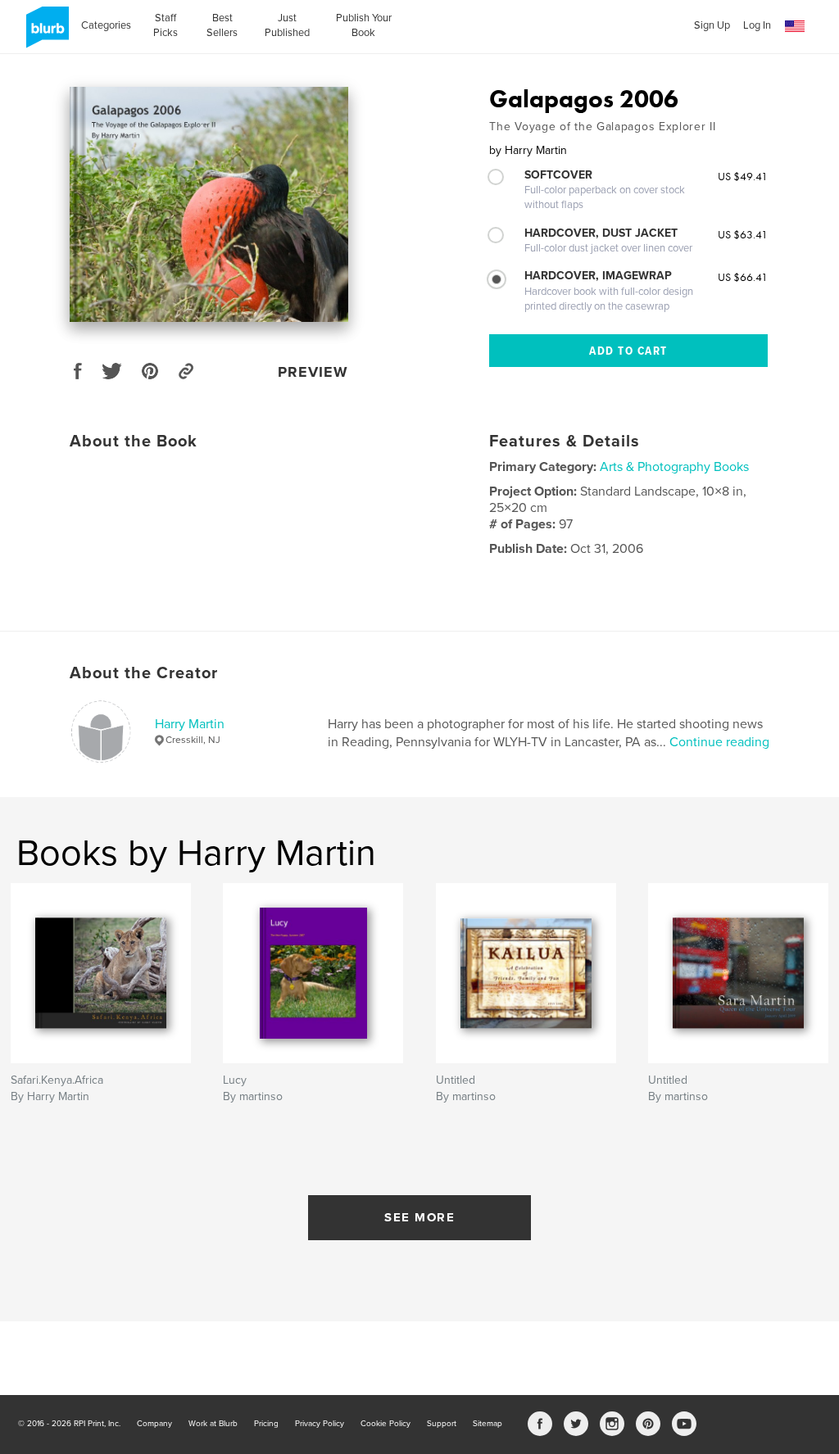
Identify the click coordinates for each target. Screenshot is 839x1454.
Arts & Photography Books (674, 467)
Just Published (287, 25)
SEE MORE (419, 1217)
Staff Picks (165, 25)
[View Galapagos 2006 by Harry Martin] (209, 204)
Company (154, 1424)
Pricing (266, 1424)
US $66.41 (743, 277)
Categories (106, 25)
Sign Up (712, 25)
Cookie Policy (385, 1424)
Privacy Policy (319, 1424)
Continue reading (719, 742)
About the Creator (144, 673)
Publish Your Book (364, 25)
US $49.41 (743, 176)
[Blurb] (44, 33)
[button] (795, 26)
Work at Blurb (213, 1424)
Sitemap (487, 1424)
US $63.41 (743, 234)
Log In (757, 25)
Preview (313, 372)
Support (441, 1424)
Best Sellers (222, 25)
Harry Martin (189, 724)
